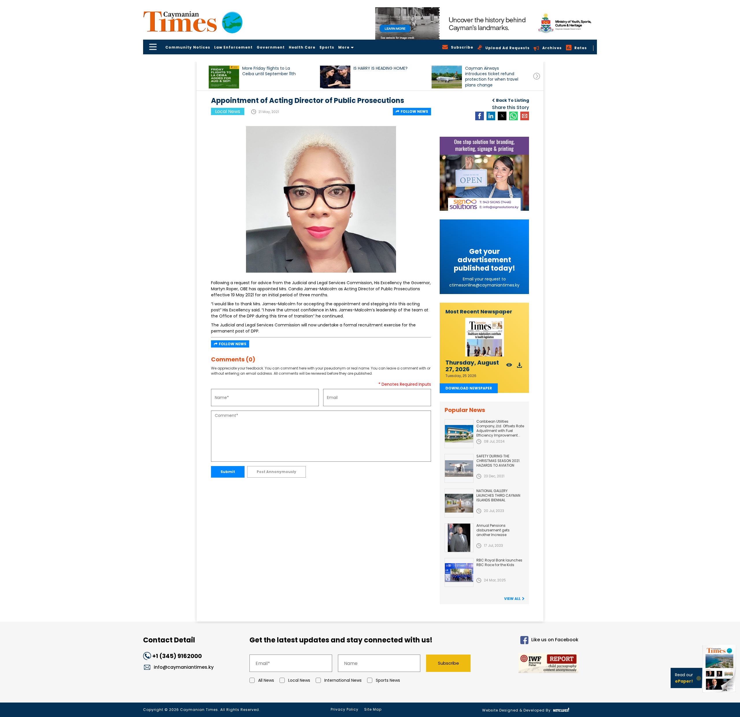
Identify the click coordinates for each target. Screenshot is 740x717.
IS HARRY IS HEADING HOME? (381, 68)
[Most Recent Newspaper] (484, 337)
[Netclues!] (561, 710)
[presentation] (536, 76)
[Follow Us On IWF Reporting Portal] (529, 664)
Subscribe (448, 663)
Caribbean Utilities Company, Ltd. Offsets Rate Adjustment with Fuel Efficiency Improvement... (500, 428)
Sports (326, 47)
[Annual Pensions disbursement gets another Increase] (459, 538)
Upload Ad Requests (507, 47)
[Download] (519, 366)
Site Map (373, 709)
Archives (552, 47)
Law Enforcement (233, 47)
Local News (299, 680)
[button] (224, 77)
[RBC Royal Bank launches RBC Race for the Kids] (459, 572)
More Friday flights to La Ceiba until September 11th (269, 71)
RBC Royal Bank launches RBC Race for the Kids (499, 562)
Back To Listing (512, 100)
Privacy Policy (344, 709)
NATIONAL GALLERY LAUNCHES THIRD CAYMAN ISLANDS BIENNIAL (498, 495)
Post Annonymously (276, 471)
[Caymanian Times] (193, 21)
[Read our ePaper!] (720, 693)
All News (266, 680)
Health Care (302, 47)
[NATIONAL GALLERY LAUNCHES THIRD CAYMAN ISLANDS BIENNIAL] (459, 503)
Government (271, 47)
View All (512, 598)
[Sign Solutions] (484, 174)
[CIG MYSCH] (486, 23)
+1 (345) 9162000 (177, 656)
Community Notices (187, 47)
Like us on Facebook (554, 640)
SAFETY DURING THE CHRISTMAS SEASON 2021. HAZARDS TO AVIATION (498, 461)
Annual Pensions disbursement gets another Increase (493, 530)
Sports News (388, 680)
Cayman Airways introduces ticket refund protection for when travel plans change (491, 76)
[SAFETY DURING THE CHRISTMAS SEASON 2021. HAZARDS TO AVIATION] (459, 468)
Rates (580, 47)
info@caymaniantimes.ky (184, 667)
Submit (228, 471)
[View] (509, 366)
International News (343, 680)
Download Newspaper (468, 388)
